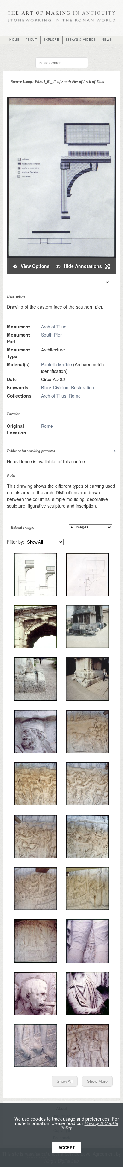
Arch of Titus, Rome (61, 395)
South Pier (51, 335)
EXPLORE (51, 39)
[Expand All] (115, 451)
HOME (14, 39)
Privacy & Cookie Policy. (89, 1125)
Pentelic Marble (56, 364)
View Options (33, 266)
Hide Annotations (81, 266)
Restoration (82, 387)
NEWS (107, 39)
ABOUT (31, 39)
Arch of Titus (53, 326)
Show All (65, 1081)
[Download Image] (107, 281)
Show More (97, 1081)
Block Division (54, 387)
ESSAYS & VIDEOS (81, 39)
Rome (47, 426)
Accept (66, 1148)
